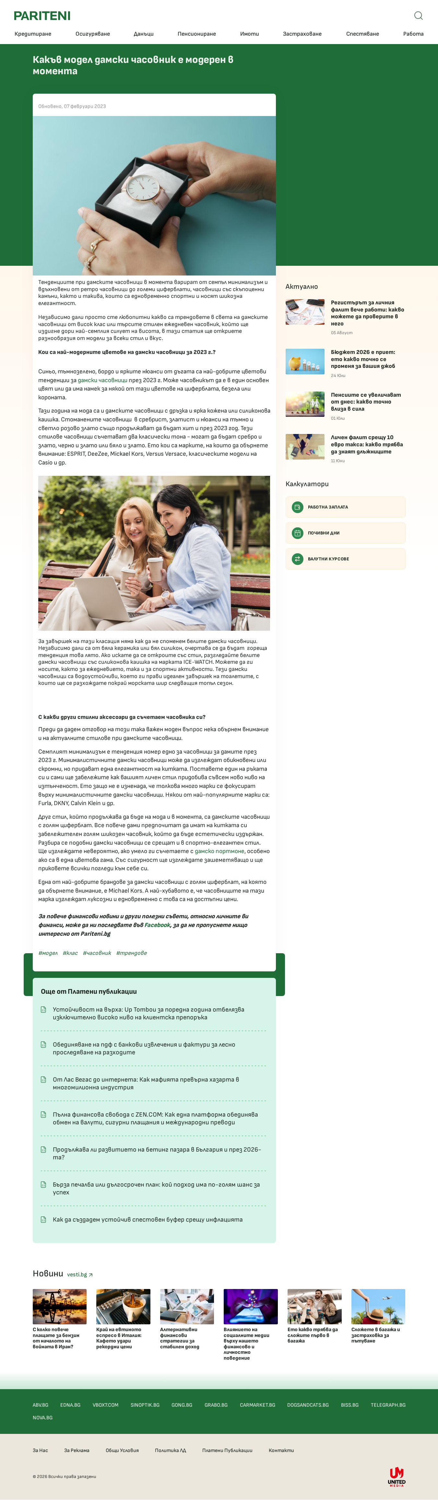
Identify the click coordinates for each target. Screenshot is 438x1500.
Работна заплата (328, 507)
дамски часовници (102, 380)
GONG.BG (182, 1405)
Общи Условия (122, 1450)
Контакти (281, 1450)
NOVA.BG (43, 1418)
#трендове (131, 953)
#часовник (97, 953)
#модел (47, 953)
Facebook (157, 925)
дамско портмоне (219, 851)
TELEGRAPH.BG (388, 1405)
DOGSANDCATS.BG (308, 1405)
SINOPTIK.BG (145, 1405)
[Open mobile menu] (418, 15)
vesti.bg (78, 1274)
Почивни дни (324, 533)
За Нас (40, 1450)
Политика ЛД (170, 1450)
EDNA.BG (70, 1405)
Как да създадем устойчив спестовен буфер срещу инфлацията (148, 1220)
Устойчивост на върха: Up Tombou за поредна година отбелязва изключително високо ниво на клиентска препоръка (148, 1013)
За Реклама (76, 1450)
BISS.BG (350, 1405)
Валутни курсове (328, 559)
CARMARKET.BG (257, 1405)
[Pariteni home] (42, 15)
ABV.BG (40, 1405)
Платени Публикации (227, 1450)
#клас (70, 953)
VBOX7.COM (105, 1405)
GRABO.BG (216, 1405)
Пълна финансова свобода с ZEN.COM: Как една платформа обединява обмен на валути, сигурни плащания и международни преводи (155, 1118)
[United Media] (397, 1477)
